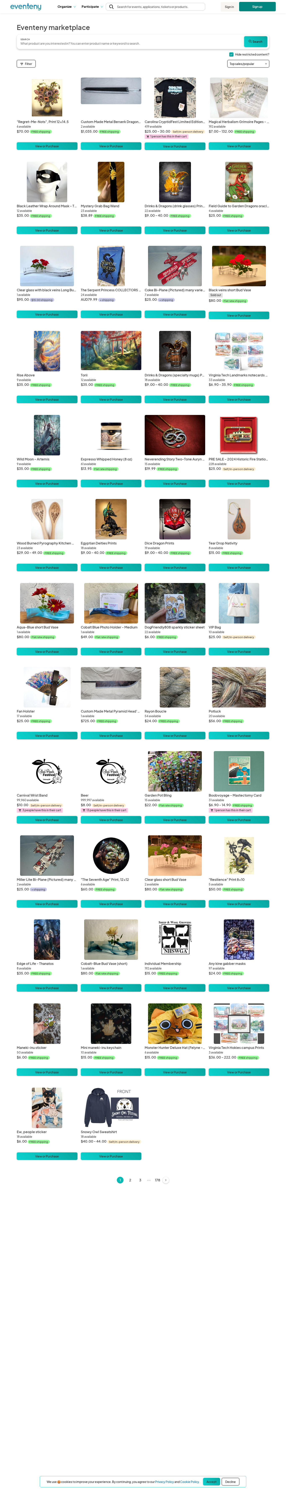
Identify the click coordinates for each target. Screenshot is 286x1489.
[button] (66, 6)
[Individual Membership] (175, 939)
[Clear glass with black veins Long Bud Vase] (47, 266)
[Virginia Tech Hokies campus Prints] (239, 1023)
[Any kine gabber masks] (239, 939)
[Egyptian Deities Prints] (111, 519)
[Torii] (111, 351)
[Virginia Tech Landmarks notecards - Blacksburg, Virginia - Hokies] (239, 351)
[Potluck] (239, 687)
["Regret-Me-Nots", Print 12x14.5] (47, 98)
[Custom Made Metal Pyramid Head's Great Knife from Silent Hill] (111, 687)
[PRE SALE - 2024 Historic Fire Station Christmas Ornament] (239, 435)
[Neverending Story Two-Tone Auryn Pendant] (175, 435)
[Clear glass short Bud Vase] (175, 855)
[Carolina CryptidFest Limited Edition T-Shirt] (175, 98)
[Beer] (111, 771)
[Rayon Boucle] (175, 687)
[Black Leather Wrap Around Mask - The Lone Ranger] (47, 182)
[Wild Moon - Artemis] (47, 435)
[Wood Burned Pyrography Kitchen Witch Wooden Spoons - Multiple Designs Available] (47, 519)
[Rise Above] (47, 351)
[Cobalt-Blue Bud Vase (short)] (111, 939)
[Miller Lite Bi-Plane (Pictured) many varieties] (47, 855)
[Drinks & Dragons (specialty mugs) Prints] (175, 351)
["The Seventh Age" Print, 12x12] (111, 855)
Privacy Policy (164, 1482)
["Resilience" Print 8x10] (239, 855)
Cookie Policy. (190, 1482)
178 (157, 1180)
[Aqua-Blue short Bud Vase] (47, 603)
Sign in (229, 7)
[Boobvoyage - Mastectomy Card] (239, 771)
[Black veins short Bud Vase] (239, 266)
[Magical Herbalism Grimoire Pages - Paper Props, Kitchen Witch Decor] (239, 98)
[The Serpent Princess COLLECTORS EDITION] (111, 266)
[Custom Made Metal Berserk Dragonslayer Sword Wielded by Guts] (111, 98)
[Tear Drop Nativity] (239, 519)
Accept (211, 1482)
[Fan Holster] (47, 687)
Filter (28, 64)
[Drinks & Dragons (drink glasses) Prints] (175, 182)
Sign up (257, 6)
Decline (230, 1482)
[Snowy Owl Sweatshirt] (111, 1108)
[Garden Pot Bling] (175, 771)
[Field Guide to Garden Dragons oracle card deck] (239, 182)
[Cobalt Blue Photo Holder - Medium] (111, 603)
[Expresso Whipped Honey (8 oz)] (111, 435)
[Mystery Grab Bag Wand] (111, 182)
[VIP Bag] (239, 603)
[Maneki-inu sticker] (47, 1023)
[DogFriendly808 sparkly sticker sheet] (175, 603)
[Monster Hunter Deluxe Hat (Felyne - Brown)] (175, 1023)
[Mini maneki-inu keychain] (111, 1023)
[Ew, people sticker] (47, 1108)
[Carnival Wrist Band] (47, 771)
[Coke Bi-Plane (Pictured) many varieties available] (175, 266)
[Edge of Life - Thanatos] (47, 939)
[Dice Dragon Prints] (175, 519)
